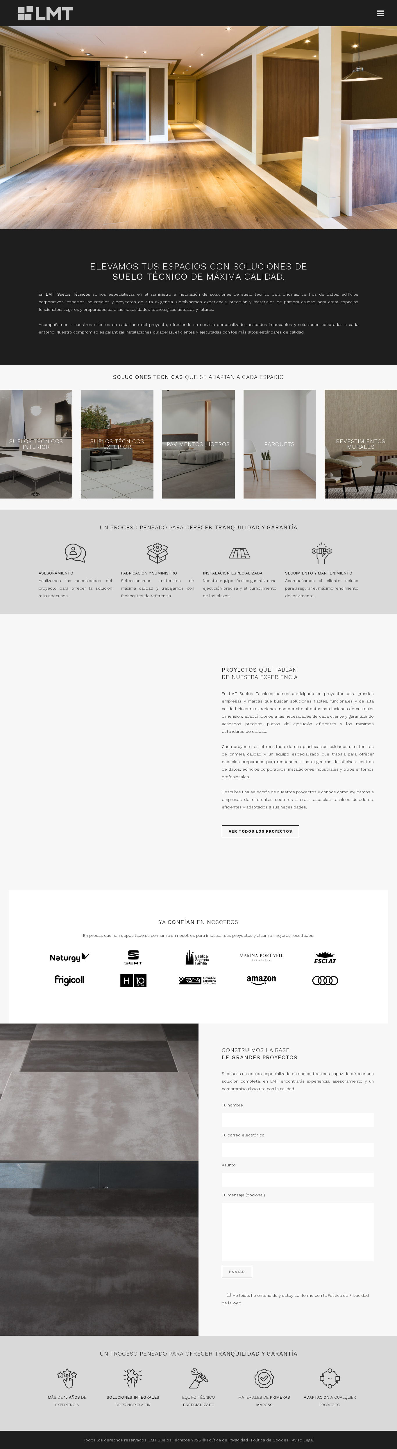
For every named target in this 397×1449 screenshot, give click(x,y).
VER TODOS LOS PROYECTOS (260, 831)
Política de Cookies (270, 1440)
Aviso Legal (303, 1440)
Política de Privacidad (348, 1295)
